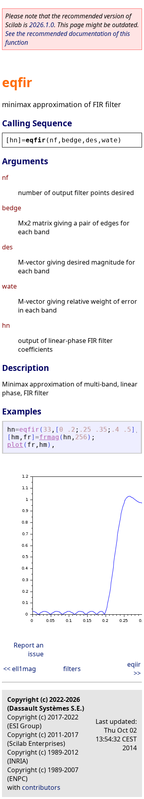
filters (72, 668)
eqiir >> (134, 668)
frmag (49, 437)
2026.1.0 (41, 24)
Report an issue (29, 649)
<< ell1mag (19, 668)
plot (15, 444)
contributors (41, 787)
